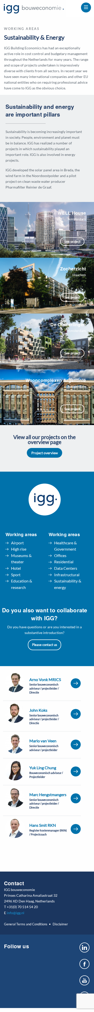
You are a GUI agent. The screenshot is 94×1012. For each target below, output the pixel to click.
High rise (18, 549)
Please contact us (44, 645)
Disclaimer (60, 924)
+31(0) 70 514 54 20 (22, 907)
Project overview (44, 453)
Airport (17, 542)
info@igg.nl (15, 913)
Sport (16, 574)
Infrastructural (66, 574)
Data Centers (65, 568)
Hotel (16, 568)
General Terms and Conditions (25, 924)
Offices (60, 555)
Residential (63, 561)
